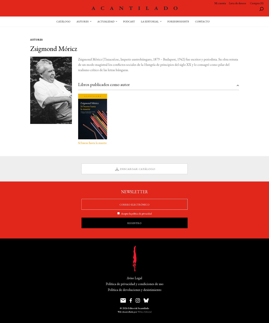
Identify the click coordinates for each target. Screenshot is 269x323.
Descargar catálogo (137, 169)
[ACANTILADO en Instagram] (138, 300)
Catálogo (63, 21)
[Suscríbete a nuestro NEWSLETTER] (123, 300)
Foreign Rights (178, 21)
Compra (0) (257, 3)
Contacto (202, 21)
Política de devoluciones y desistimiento (134, 290)
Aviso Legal (134, 278)
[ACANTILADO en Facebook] (131, 300)
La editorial (150, 21)
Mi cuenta (220, 3)
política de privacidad (141, 213)
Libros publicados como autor (104, 84)
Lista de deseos (237, 3)
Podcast (129, 21)
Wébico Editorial (145, 311)
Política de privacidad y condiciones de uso (134, 284)
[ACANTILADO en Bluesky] (146, 300)
